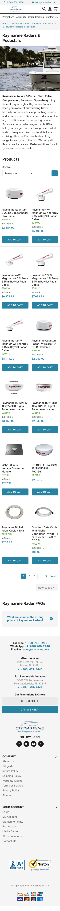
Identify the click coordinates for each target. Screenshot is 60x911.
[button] (4, 8)
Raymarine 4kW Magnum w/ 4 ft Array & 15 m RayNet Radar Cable (45, 214)
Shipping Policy (11, 775)
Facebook (19, 744)
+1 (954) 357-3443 (30, 687)
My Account (9, 816)
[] (44, 9)
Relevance (18, 173)
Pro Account (9, 826)
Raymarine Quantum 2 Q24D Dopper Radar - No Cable (15, 213)
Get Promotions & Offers (30, 694)
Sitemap (7, 795)
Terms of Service (12, 785)
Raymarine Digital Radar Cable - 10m (13, 529)
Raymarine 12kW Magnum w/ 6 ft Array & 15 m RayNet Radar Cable (15, 345)
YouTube (33, 744)
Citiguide (7, 766)
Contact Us (52, 17)
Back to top (47, 587)
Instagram (41, 744)
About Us (21, 17)
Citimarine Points (12, 821)
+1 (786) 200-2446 (37, 646)
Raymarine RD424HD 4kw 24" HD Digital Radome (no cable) (14, 406)
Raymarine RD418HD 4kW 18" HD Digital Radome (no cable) (44, 406)
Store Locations (12, 836)
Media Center (10, 831)
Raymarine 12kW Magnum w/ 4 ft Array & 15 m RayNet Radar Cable (45, 279)
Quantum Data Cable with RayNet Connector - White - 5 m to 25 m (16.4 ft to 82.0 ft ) (45, 534)
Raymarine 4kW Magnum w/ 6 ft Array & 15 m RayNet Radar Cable (15, 279)
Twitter (26, 744)
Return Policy (10, 771)
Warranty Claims (12, 780)
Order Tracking (36, 17)
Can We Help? (30, 709)
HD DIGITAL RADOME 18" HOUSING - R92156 (45, 468)
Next (53, 576)
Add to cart (15, 239)
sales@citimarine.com (45, 2)
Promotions (8, 17)
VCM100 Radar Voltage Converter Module (13, 468)
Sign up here (30, 701)
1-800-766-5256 (15, 2)
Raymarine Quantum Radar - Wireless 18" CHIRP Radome (44, 344)
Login (5, 811)
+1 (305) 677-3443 (30, 669)
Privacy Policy (11, 790)
